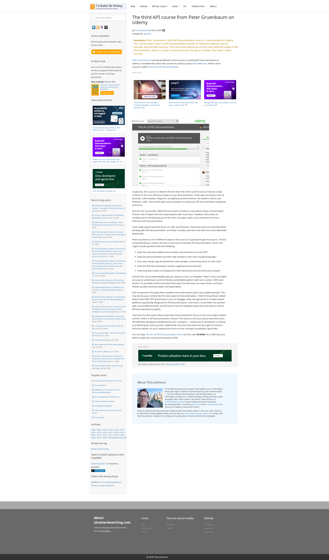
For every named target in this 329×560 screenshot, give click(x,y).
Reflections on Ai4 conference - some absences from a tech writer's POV (107, 223)
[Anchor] (111, 36)
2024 (105, 430)
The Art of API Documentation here (164, 334)
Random (110, 485)
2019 (99, 432)
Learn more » (107, 93)
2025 (99, 430)
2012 (105, 435)
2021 (122, 430)
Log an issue (208, 528)
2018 (105, 432)
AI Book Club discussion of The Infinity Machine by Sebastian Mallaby (108, 281)
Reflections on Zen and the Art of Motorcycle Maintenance (106, 391)
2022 (116, 430)
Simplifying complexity (103, 406)
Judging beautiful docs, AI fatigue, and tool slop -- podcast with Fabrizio (108, 288)
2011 (111, 435)
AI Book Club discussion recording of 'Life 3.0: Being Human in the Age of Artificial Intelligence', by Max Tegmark (109, 309)
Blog (133, 6)
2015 (122, 432)
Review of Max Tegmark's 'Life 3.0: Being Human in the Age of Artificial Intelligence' (108, 298)
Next (103, 485)
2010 (116, 435)
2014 (93, 435)
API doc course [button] (159, 6)
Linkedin (170, 528)
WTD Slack (170, 524)
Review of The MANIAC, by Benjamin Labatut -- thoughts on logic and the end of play (108, 208)
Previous (95, 485)
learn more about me (190, 413)
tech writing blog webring (109, 482)
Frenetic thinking (101, 340)
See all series (99, 417)
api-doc (147, 33)
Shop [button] (174, 6)
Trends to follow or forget (104, 401)
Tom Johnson (141, 30)
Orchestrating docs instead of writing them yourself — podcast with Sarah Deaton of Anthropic (109, 234)
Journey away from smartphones (106, 397)
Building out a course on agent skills (108, 241)
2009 (122, 435)
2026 (93, 430)
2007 (99, 437)
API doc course (147, 528)
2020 (93, 432)
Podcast (143, 6)
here (194, 63)
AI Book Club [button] (198, 6)
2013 (99, 435)
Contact (144, 532)
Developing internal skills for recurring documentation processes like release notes (109, 317)
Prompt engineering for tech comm (108, 381)
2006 (105, 437)
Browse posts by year (118, 437)
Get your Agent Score (175, 364)
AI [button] (184, 6)
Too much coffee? (101, 351)
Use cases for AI (100, 385)
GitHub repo (208, 524)
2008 (93, 437)
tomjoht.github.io (98, 463)
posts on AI (195, 404)
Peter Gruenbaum (141, 60)
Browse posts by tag (100, 449)
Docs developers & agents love (104, 191)
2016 (116, 432)
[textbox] (108, 18)
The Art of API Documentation (163, 66)
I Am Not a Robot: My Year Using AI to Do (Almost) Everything (110, 87)
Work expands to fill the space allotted (109, 344)
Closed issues (209, 532)
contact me (206, 413)
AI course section (212, 404)
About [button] (212, 6)
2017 (111, 432)
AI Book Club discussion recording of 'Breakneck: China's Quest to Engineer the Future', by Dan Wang (108, 358)
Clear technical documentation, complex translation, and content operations (147, 105)
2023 (111, 430)
